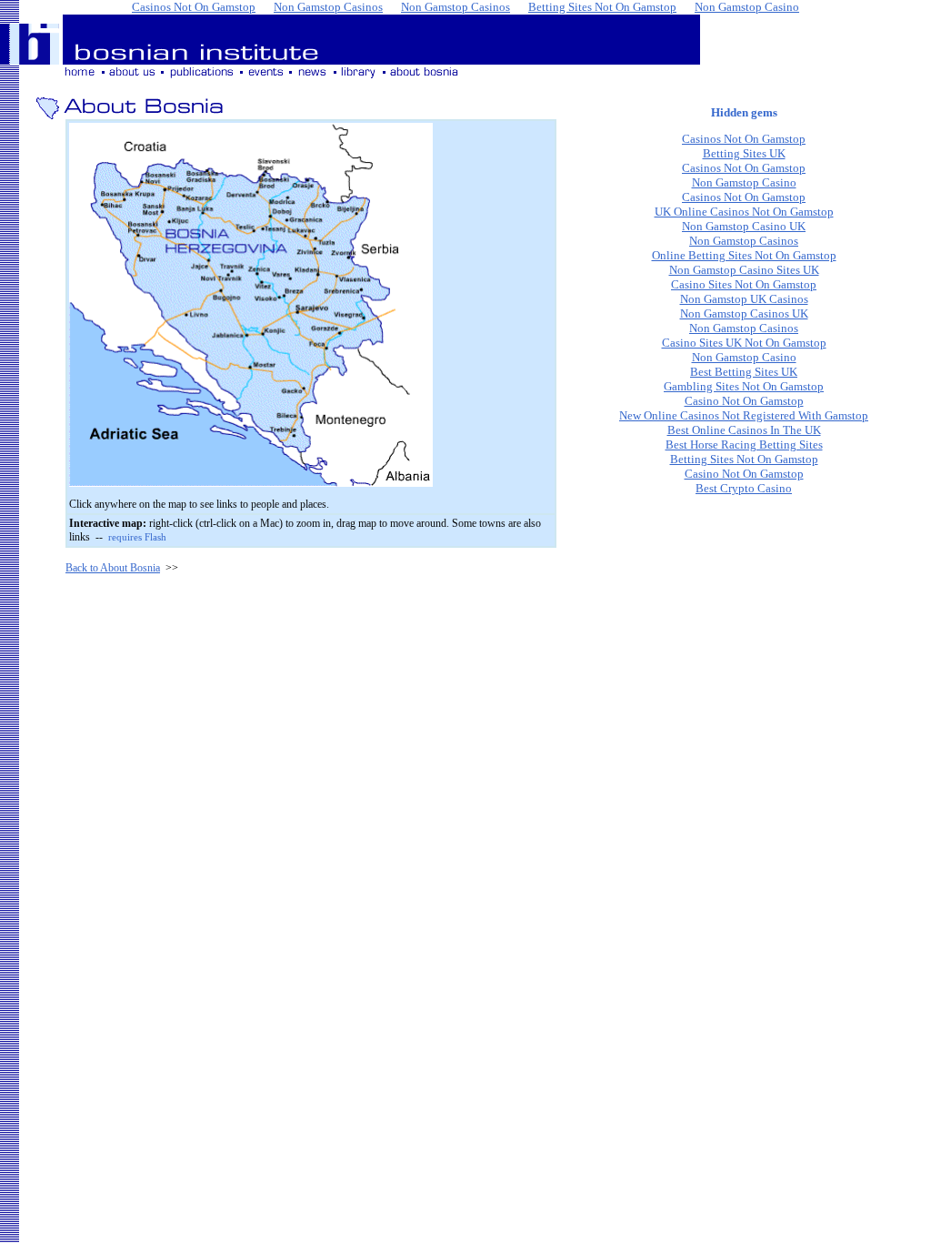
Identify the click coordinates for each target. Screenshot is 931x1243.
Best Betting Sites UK (743, 372)
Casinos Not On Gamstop (744, 139)
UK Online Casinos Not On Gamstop (744, 211)
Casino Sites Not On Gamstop (743, 284)
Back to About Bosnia (112, 567)
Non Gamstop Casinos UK (744, 313)
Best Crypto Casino (744, 488)
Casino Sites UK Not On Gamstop (744, 342)
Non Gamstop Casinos (743, 241)
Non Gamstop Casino (744, 182)
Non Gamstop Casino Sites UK (744, 270)
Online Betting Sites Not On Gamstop (744, 255)
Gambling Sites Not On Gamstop (744, 386)
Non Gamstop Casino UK (744, 226)
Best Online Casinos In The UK (744, 430)
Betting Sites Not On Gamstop (744, 459)
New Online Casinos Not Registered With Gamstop (743, 415)
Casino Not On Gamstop (744, 401)
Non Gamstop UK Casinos (744, 299)
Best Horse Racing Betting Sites (744, 444)
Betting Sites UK (744, 153)
